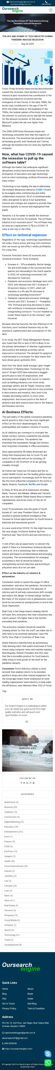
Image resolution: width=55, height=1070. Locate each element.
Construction (10, 817)
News (7, 895)
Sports (7, 930)
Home (5, 989)
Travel (7, 940)
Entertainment (11, 831)
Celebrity (8, 812)
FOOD (7, 846)
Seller (30, 998)
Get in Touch (8, 1003)
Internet (8, 871)
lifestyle (8, 886)
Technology (9, 935)
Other (7, 900)
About (31, 989)
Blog (4, 993)
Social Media (10, 920)
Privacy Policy (9, 1008)
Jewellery (8, 876)
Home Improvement (13, 866)
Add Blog (32, 1003)
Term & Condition (36, 1008)
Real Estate (9, 905)
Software (8, 925)
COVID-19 (41, 189)
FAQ (4, 998)
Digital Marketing (12, 822)
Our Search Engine (23, 1064)
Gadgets (8, 856)
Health (7, 861)
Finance (8, 841)
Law (6, 881)
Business (8, 807)
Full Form (8, 851)
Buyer (30, 993)
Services (8, 910)
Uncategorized (11, 945)
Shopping (8, 915)
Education (9, 827)
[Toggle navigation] (52, 10)
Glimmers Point (29, 1067)
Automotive (9, 802)
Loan (6, 890)
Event (7, 836)
